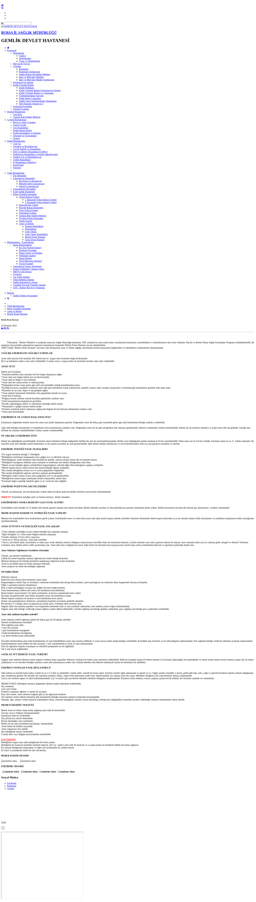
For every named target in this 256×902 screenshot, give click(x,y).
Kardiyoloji (18, 165)
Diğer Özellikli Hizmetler (25, 194)
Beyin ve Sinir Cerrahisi (24, 122)
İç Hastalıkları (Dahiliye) (24, 162)
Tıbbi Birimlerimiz (15, 173)
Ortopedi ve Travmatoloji (25, 135)
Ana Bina (17, 114)
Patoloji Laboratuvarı (29, 186)
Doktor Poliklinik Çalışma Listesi (28, 269)
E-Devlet (17, 274)
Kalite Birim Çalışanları (30, 98)
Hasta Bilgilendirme (22, 245)
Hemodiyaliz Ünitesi (28, 205)
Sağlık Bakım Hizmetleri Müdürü (34, 74)
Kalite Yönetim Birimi (23, 85)
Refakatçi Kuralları (28, 250)
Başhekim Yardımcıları (29, 71)
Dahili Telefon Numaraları (25, 295)
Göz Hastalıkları (20, 127)
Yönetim (17, 66)
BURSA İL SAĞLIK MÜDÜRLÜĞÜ (29, 33)
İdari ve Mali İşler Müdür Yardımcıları (36, 79)
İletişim (10, 293)
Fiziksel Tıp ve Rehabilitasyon (27, 157)
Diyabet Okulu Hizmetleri (31, 218)
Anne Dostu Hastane (34, 239)
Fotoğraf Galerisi (21, 109)
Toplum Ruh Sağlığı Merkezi (26, 117)
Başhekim (23, 69)
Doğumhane (30, 229)
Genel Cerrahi (19, 125)
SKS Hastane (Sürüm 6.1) (31, 103)
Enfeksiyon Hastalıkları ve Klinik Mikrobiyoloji (35, 154)
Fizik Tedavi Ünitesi (28, 210)
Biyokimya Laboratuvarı (30, 181)
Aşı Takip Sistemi (21, 277)
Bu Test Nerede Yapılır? (30, 247)
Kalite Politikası (26, 87)
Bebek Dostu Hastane (35, 237)
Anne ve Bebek (26, 223)
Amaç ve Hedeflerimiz (29, 61)
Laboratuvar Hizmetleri (24, 178)
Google (10, 788)
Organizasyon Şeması (23, 82)
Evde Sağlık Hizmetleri (24, 191)
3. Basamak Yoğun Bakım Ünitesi (41, 202)
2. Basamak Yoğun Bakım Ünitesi (41, 199)
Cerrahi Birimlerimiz (16, 119)
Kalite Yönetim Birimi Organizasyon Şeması (40, 90)
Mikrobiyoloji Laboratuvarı (31, 183)
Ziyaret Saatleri (26, 263)
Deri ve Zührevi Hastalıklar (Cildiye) (30, 151)
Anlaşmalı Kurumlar (22, 106)
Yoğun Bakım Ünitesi (29, 197)
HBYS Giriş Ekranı (22, 271)
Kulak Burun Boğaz (22, 130)
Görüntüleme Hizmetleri (24, 189)
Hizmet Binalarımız (16, 111)
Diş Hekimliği (19, 175)
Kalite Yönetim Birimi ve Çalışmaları (36, 93)
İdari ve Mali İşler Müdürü (31, 77)
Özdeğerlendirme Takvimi (31, 95)
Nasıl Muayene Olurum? (30, 261)
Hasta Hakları (25, 258)
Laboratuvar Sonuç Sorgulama (27, 266)
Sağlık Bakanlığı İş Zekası (25, 282)
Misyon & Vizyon (21, 63)
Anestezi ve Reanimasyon (25, 146)
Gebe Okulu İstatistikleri (36, 234)
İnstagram (11, 786)
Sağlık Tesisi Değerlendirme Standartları (38, 101)
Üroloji (16, 138)
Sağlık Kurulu (25, 221)
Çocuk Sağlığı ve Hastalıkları (26, 149)
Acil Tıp (17, 143)
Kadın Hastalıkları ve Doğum (27, 133)
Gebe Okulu (30, 231)
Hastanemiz (18, 53)
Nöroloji (17, 167)
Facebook (11, 783)
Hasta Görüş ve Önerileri (30, 253)
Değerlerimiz (25, 58)
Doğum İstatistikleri (34, 226)
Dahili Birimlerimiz (16, 141)
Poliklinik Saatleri (27, 255)
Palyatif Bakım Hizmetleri (31, 207)
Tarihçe (22, 55)
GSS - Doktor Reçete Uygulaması (29, 287)
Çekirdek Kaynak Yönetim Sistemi (29, 285)
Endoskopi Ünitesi (27, 213)
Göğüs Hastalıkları (22, 159)
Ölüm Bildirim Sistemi (23, 279)
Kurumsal (11, 50)
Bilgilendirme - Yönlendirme (20, 242)
